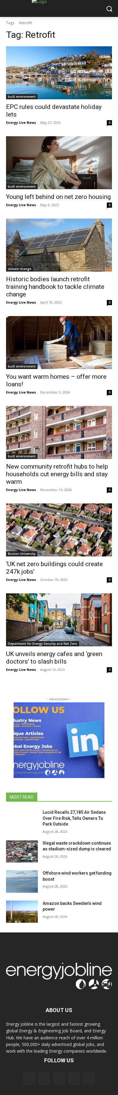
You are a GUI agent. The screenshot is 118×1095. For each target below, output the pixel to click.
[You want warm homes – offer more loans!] (59, 342)
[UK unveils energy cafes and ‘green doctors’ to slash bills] (59, 619)
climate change (19, 269)
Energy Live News (21, 122)
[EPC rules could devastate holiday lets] (59, 72)
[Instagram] (44, 1078)
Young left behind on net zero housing (58, 196)
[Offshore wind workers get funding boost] (22, 881)
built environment (22, 96)
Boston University (21, 554)
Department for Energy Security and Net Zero (42, 643)
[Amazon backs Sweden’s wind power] (22, 912)
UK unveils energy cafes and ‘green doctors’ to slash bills (54, 657)
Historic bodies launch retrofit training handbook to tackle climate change (55, 286)
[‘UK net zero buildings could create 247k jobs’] (59, 529)
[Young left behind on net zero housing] (59, 162)
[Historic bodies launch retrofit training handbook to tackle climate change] (59, 245)
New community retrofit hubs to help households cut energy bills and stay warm (57, 474)
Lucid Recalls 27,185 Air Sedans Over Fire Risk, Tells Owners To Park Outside (74, 818)
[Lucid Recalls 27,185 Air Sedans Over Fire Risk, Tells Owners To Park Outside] (22, 821)
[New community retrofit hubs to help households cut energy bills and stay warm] (59, 432)
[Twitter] (74, 1078)
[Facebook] (29, 1078)
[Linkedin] (59, 1078)
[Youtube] (89, 1078)
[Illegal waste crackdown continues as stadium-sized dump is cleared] (22, 851)
